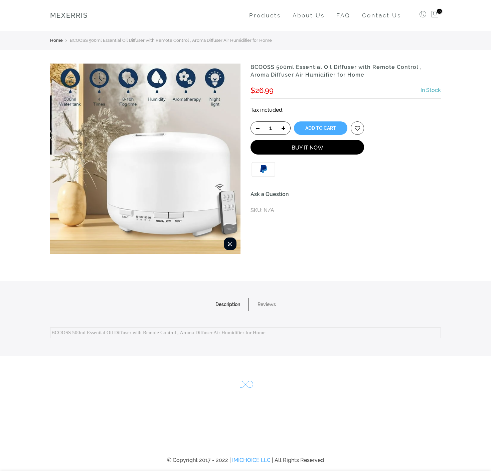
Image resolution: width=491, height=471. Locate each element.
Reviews (267, 304)
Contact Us (381, 15)
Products (265, 15)
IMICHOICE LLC (251, 460)
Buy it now (307, 148)
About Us (309, 15)
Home (56, 40)
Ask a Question (270, 194)
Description (227, 304)
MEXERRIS (69, 15)
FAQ (343, 15)
